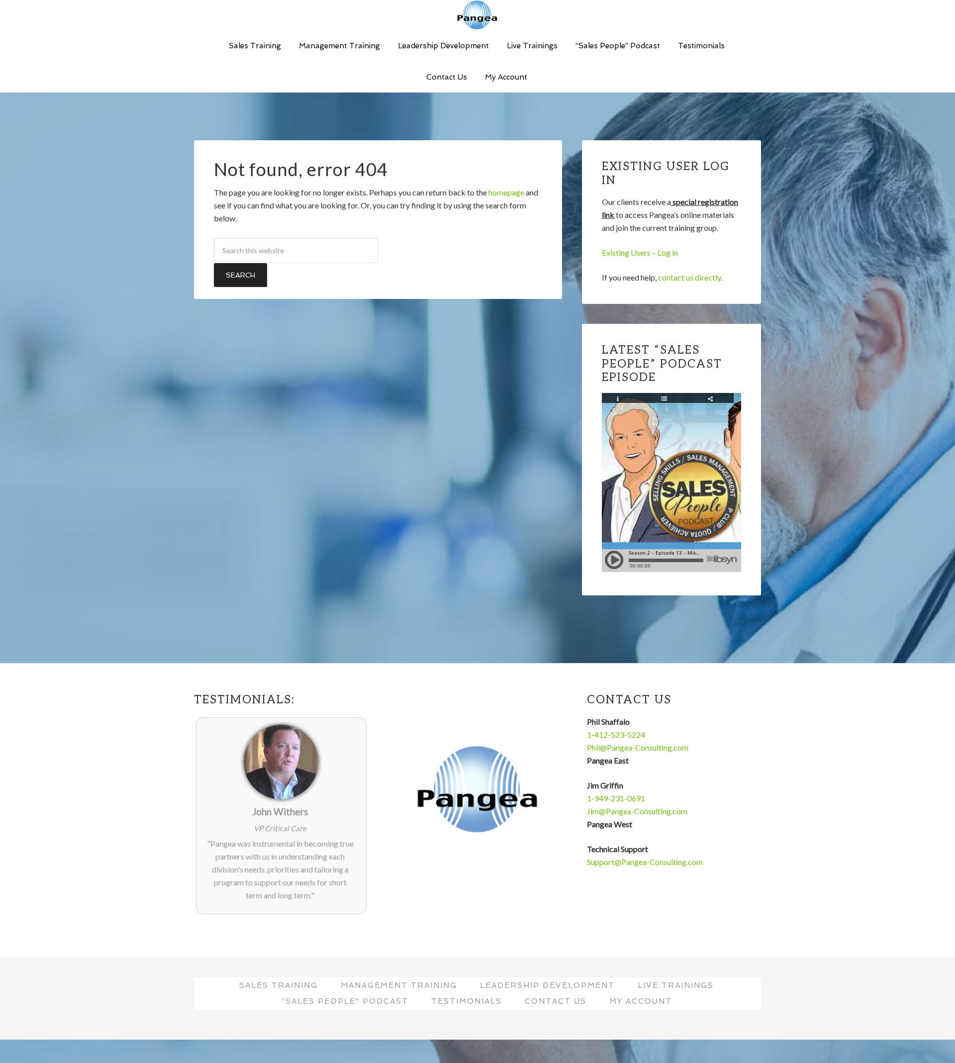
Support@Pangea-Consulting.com (645, 862)
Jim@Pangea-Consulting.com (637, 811)
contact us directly (689, 277)
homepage (506, 192)
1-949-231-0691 (616, 798)
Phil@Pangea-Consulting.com (637, 747)
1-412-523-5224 (616, 734)
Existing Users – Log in (640, 252)
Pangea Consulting (477, 15)
